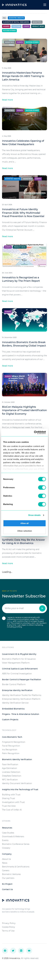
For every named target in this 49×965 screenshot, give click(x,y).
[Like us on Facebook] (5, 951)
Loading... (7, 572)
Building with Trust (11, 794)
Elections (16, 26)
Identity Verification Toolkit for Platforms (21, 695)
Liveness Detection (11, 772)
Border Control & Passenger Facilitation (21, 679)
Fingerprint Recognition (13, 742)
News (4, 863)
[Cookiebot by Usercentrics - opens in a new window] (34, 432)
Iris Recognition (9, 749)
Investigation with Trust (13, 802)
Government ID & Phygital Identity (19, 654)
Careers (5, 870)
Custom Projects (10, 719)
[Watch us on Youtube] (29, 951)
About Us (6, 859)
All (4, 18)
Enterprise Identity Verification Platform (21, 699)
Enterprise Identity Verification (17, 690)
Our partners (8, 878)
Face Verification (10, 764)
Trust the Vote (9, 806)
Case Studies (8, 833)
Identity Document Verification (17, 783)
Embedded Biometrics (13, 709)
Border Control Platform (14, 684)
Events (26, 26)
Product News (38, 26)
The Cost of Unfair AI (12, 810)
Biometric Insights (16, 18)
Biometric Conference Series (15, 844)
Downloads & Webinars (13, 836)
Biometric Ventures (11, 874)
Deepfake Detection (11, 776)
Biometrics (37, 22)
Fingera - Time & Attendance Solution (20, 714)
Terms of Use (8, 931)
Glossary (6, 848)
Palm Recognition (10, 753)
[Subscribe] (42, 608)
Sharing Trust (8, 798)
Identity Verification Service (15, 703)
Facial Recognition (11, 746)
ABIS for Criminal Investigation (17, 673)
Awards (6, 26)
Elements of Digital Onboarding (16, 22)
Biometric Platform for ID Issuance (19, 659)
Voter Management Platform (16, 663)
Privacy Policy (9, 923)
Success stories (9, 31)
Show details (34, 515)
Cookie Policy (8, 927)
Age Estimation (9, 768)
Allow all (24, 523)
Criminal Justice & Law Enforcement (20, 668)
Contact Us (7, 889)
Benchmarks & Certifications (15, 866)
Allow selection (24, 531)
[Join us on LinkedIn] (21, 951)
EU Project (7, 884)
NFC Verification (10, 779)
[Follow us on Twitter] (13, 951)
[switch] (42, 487)
